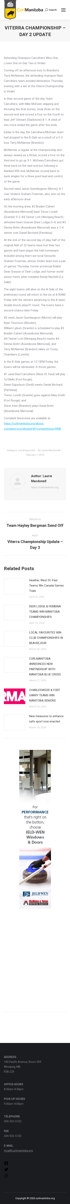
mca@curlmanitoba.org (18, 1150)
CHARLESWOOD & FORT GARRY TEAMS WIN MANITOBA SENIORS (44, 695)
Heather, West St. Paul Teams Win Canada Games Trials (46, 586)
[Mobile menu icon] (63, 10)
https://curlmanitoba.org (45, 487)
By (49, 450)
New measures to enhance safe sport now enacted (46, 718)
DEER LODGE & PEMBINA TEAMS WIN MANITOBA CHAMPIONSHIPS (45, 612)
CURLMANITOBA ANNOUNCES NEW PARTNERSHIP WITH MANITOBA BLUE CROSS (45, 666)
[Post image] (14, 586)
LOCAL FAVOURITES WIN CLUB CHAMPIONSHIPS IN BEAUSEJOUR (46, 638)
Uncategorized (26, 450)
